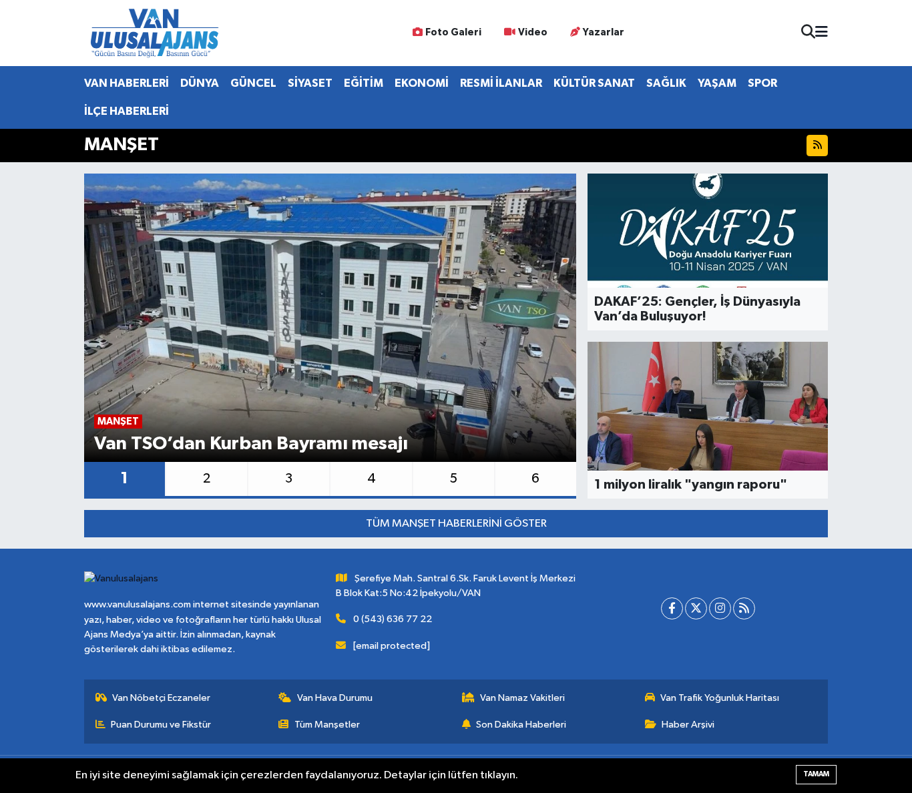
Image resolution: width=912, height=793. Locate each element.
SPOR (762, 83)
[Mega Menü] (821, 33)
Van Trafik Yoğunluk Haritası (719, 698)
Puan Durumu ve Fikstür (161, 725)
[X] (696, 608)
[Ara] (808, 33)
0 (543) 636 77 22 (392, 619)
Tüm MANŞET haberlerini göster (456, 523)
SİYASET (310, 83)
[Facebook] (672, 608)
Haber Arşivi (688, 725)
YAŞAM (717, 83)
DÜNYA (199, 83)
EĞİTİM (363, 83)
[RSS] (744, 608)
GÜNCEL (253, 83)
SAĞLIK (666, 83)
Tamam (816, 774)
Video (532, 32)
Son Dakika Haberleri (521, 725)
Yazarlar (603, 32)
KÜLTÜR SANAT (594, 83)
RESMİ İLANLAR (501, 83)
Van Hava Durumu (335, 698)
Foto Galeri (453, 32)
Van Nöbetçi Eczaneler (161, 698)
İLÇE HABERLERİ (126, 111)
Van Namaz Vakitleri (522, 698)
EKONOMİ (422, 83)
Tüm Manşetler (327, 725)
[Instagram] (720, 608)
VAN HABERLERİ (126, 83)
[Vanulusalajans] (154, 33)
